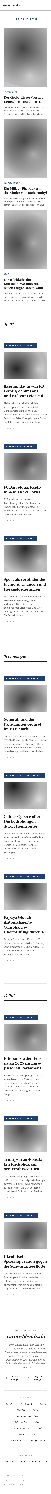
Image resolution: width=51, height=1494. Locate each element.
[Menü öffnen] (46, 5)
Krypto (43, 1404)
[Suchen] (40, 5)
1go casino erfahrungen (29, 1461)
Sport (37, 1422)
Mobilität (21, 1410)
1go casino (8, 1461)
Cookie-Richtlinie (24, 1481)
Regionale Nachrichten (27, 1416)
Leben (21, 1434)
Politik (35, 1410)
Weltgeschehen (38, 1440)
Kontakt (8, 1481)
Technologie (19, 1428)
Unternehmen (16, 1440)
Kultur (34, 1434)
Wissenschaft (21, 1422)
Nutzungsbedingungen (16, 1484)
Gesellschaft (26, 1404)
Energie (9, 1404)
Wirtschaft (37, 1428)
